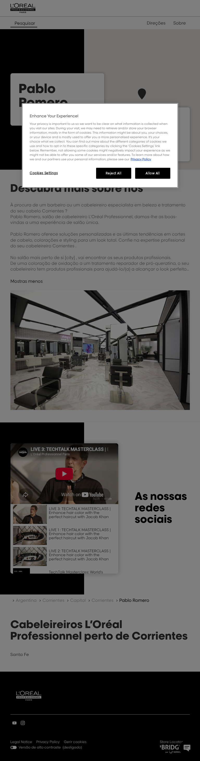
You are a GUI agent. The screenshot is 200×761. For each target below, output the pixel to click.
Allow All (153, 173)
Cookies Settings (44, 173)
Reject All (113, 173)
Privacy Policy (141, 159)
